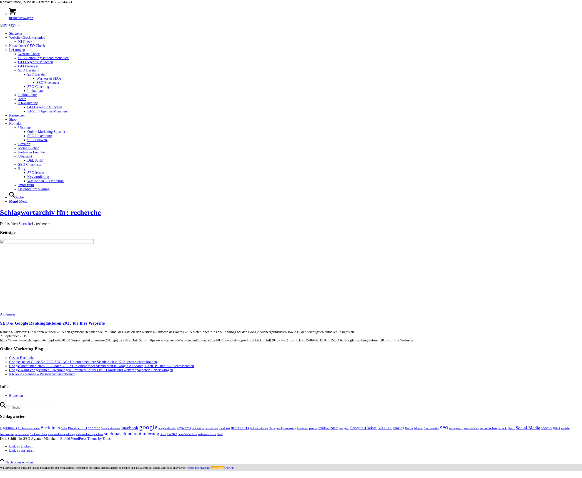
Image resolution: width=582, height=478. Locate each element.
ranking (398, 428)
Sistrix (511, 428)
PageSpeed (302, 428)
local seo (224, 428)
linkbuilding (211, 428)
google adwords (167, 428)
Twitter (172, 434)
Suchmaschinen (38, 434)
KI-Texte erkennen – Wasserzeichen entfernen (42, 374)
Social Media (528, 427)
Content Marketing (110, 428)
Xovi (220, 434)
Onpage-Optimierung (282, 428)
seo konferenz (471, 428)
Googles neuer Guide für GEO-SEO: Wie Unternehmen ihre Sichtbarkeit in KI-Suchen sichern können (83, 362)
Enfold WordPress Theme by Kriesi (85, 438)
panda (313, 428)
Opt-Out (228, 467)
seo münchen (488, 428)
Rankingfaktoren (414, 428)
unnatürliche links (187, 434)
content (94, 428)
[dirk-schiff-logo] (10, 26)
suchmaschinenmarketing (61, 434)
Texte (163, 434)
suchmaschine (22, 434)
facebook (129, 427)
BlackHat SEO (77, 428)
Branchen (16, 395)
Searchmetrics (431, 428)
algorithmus (8, 428)
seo (444, 427)
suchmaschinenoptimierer (89, 434)
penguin (344, 428)
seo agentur (456, 428)
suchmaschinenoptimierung (131, 433)
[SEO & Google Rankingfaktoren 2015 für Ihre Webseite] (47, 242)
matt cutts (240, 427)
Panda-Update (328, 428)
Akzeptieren (217, 467)
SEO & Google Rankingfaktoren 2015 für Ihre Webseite (52, 323)
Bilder (64, 428)
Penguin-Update (363, 428)
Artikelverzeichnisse (29, 428)
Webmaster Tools (207, 434)
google (148, 427)
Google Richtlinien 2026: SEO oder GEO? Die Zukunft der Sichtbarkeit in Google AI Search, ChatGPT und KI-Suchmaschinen (101, 366)
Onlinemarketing (259, 428)
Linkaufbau (198, 428)
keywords (184, 428)
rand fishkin (385, 428)
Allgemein (7, 314)
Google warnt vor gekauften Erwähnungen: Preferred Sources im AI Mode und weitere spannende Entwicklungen (91, 370)
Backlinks (50, 427)
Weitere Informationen (198, 467)
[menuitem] (295, 33)
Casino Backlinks (21, 358)
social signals (550, 428)
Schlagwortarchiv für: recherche (50, 212)
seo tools (502, 428)
